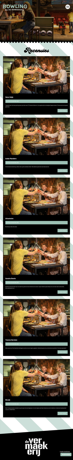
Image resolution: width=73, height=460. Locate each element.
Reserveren (66, 454)
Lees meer (62, 111)
